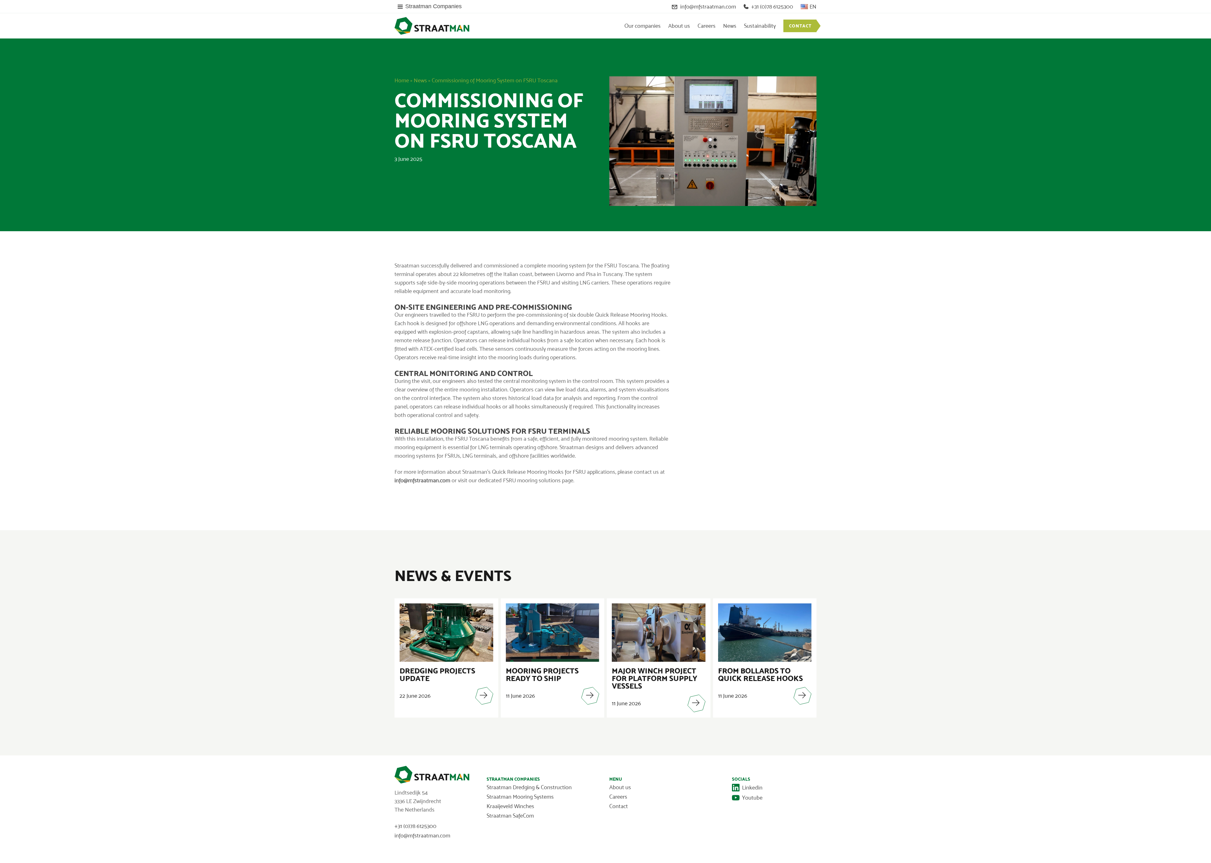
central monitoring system (534, 381)
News (729, 25)
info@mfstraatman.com (708, 6)
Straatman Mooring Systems (520, 796)
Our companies (642, 25)
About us (679, 25)
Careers (707, 25)
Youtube (752, 797)
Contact (800, 26)
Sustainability (760, 25)
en (813, 6)
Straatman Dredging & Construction (529, 787)
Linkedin (752, 787)
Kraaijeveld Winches (510, 806)
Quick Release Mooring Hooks (631, 314)
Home (402, 80)
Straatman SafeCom (510, 815)
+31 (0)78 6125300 (772, 6)
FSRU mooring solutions (532, 480)
